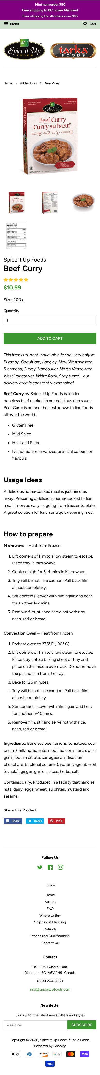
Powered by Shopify (50, 1046)
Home (8, 83)
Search (50, 902)
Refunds (50, 929)
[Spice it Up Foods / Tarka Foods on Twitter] (39, 868)
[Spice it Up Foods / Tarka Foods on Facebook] (50, 868)
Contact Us (50, 943)
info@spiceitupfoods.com (50, 989)
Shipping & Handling (50, 922)
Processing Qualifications (50, 936)
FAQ (50, 908)
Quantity (11, 310)
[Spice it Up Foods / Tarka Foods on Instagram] (60, 868)
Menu (14, 24)
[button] (16, 279)
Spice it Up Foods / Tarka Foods (65, 1040)
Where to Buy (50, 915)
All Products (28, 83)
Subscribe (81, 1025)
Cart (92, 24)
